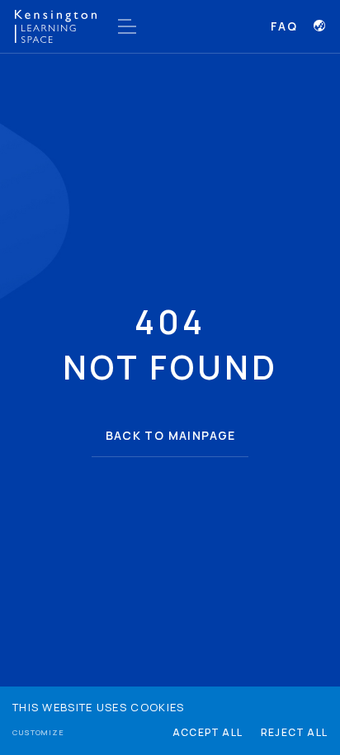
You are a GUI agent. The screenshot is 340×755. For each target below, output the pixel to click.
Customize (38, 732)
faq (284, 26)
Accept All (207, 732)
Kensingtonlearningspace (56, 26)
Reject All (294, 732)
